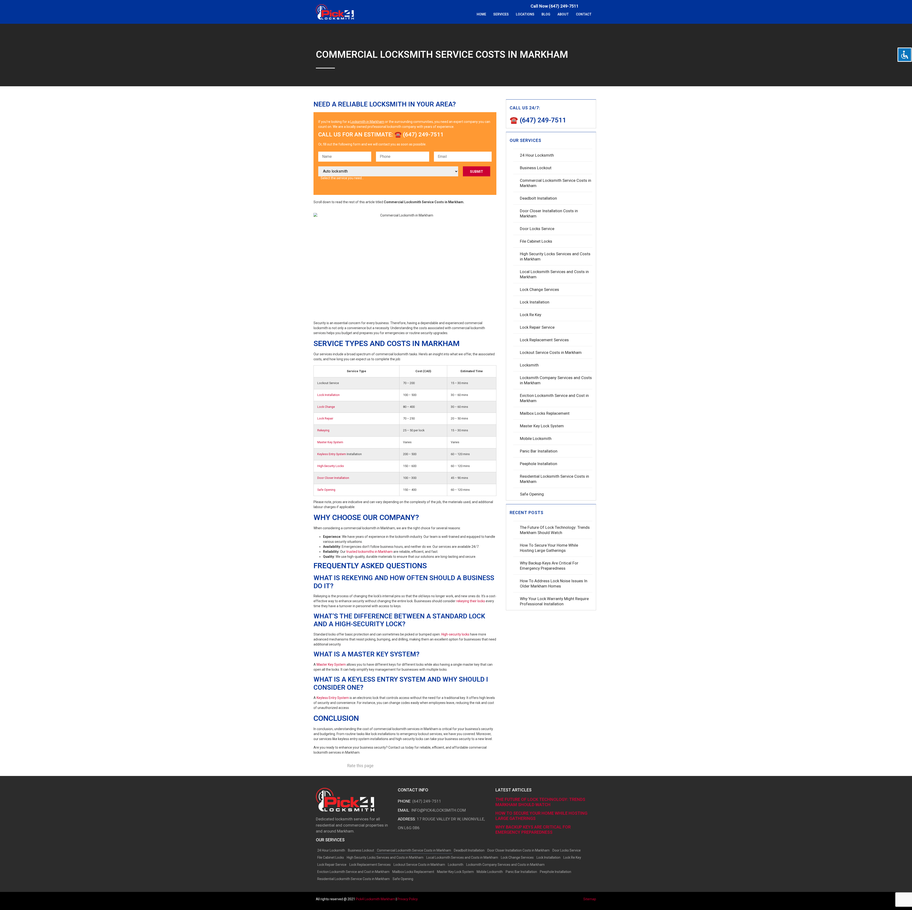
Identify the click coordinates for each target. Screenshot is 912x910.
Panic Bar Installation (538, 451)
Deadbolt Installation (538, 198)
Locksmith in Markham (367, 122)
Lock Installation (328, 395)
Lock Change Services (539, 289)
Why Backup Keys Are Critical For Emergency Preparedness (549, 566)
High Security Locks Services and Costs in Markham (555, 256)
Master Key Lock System (542, 426)
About (563, 14)
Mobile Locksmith (535, 438)
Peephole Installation (538, 463)
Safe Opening (326, 489)
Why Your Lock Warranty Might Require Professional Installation (554, 601)
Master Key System (330, 442)
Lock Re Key (530, 314)
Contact (584, 14)
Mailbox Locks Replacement (545, 413)
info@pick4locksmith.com (438, 810)
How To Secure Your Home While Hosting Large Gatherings (549, 548)
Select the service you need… (342, 178)
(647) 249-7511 (426, 801)
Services (501, 14)
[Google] (594, 6)
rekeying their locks (470, 601)
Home (481, 14)
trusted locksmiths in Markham (369, 552)
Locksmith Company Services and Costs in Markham (556, 380)
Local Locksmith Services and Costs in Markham (554, 274)
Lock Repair (325, 418)
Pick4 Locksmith (375, 899)
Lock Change (326, 407)
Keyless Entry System (331, 454)
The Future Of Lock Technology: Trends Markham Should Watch (555, 530)
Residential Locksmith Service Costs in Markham (554, 479)
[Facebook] (586, 6)
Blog (546, 14)
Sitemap (589, 899)
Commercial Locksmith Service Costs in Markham (555, 183)
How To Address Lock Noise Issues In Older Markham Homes (553, 583)
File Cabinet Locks (536, 241)
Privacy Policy (407, 899)
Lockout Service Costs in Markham (551, 352)
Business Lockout (535, 167)
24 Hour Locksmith (537, 155)
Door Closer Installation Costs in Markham (549, 213)
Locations (525, 14)
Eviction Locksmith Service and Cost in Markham (554, 398)
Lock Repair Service (537, 327)
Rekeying (323, 430)
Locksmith (529, 365)
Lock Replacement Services (544, 339)
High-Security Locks (330, 466)
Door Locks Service (537, 228)
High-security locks (455, 634)
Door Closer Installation (333, 478)
